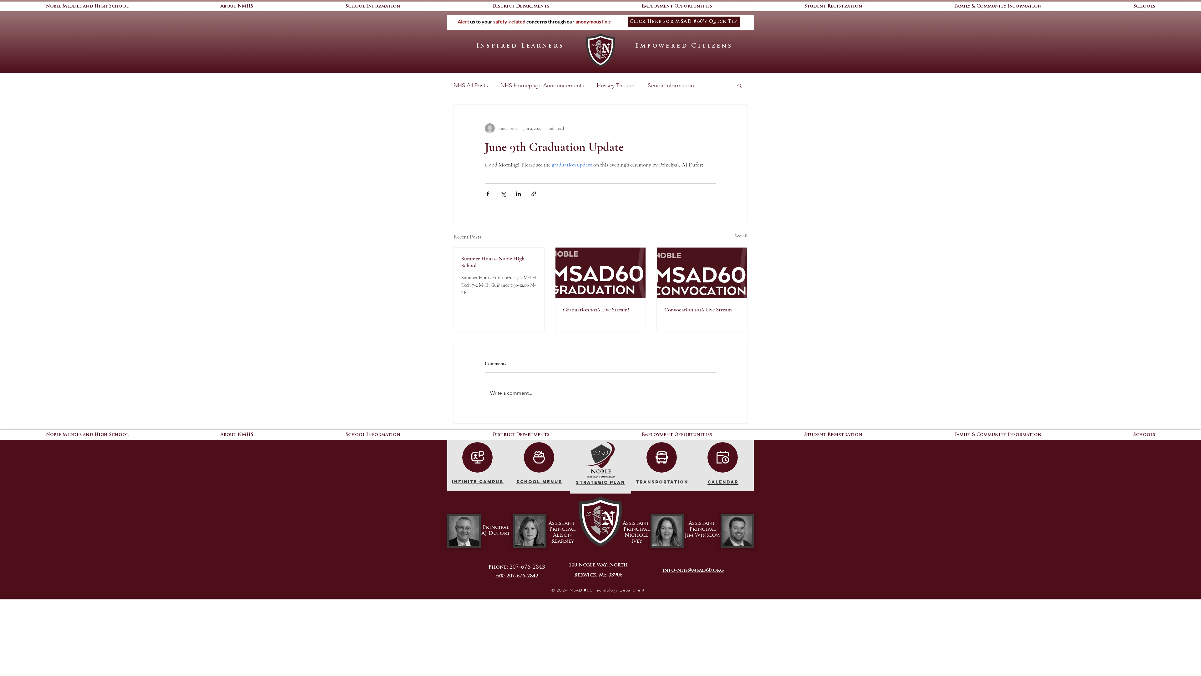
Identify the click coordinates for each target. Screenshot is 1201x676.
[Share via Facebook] (488, 194)
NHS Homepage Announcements (542, 85)
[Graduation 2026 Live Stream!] (600, 273)
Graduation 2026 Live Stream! (596, 309)
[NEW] (477, 457)
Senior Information (671, 85)
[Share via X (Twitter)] (503, 194)
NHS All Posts (471, 85)
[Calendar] (722, 457)
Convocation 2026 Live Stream (698, 309)
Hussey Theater (616, 85)
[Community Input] (539, 457)
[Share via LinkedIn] (518, 194)
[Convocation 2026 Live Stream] (702, 273)
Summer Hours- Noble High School (492, 262)
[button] (1144, 6)
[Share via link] (534, 194)
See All (741, 235)
